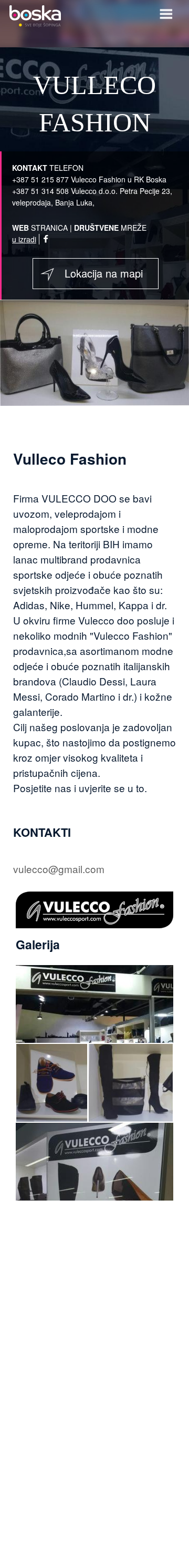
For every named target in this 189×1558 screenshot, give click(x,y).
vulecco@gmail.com (58, 869)
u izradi (24, 239)
